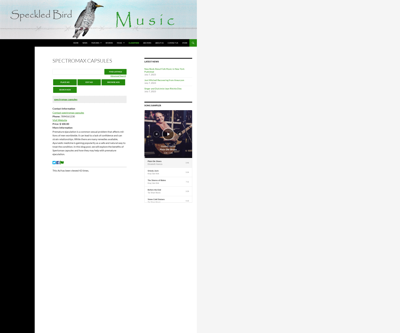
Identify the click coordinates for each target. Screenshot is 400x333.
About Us (159, 43)
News (84, 43)
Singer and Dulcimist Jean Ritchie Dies (163, 88)
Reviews (109, 43)
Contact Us (173, 43)
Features (95, 43)
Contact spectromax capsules (68, 112)
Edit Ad (89, 82)
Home (75, 43)
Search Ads (65, 89)
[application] (168, 134)
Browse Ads (113, 82)
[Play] (168, 134)
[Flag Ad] (62, 162)
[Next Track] (180, 134)
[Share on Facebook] (58, 162)
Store (184, 43)
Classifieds (134, 43)
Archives (147, 43)
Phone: (56, 116)
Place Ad (65, 82)
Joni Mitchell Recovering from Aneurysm (164, 80)
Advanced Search (118, 76)
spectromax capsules (65, 99)
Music (119, 43)
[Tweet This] (54, 162)
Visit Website (59, 120)
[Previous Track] (156, 134)
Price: (55, 123)
